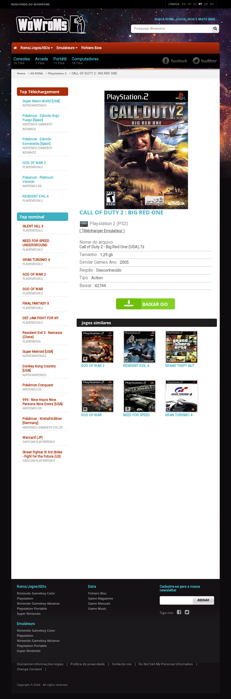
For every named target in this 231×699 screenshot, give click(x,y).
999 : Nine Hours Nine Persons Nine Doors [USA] (43, 402)
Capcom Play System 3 (39, 441)
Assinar (203, 600)
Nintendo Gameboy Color (43, 427)
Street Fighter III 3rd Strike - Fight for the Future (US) (42, 454)
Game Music (97, 608)
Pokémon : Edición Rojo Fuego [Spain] (41, 118)
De (206, 4)
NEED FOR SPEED (136, 415)
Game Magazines (100, 598)
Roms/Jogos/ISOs (36, 48)
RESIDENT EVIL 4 (35, 196)
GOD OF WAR (33, 289)
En (184, 4)
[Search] (215, 29)
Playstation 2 (57, 73)
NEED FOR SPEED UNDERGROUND (36, 243)
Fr (189, 4)
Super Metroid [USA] (38, 352)
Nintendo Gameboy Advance (38, 603)
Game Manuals (99, 603)
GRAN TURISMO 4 (36, 260)
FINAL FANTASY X (36, 303)
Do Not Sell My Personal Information (166, 664)
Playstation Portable (32, 608)
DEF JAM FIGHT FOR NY (41, 318)
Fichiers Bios (91, 48)
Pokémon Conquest (38, 385)
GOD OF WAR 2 (34, 163)
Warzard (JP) (33, 438)
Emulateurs (66, 48)
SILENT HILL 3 (33, 226)
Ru (212, 4)
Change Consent (29, 669)
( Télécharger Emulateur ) (102, 230)
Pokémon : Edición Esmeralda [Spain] (37, 141)
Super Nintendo (34, 105)
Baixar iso (155, 304)
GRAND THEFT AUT (179, 366)
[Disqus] (147, 495)
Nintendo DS (32, 186)
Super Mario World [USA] (41, 101)
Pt (200, 4)
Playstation (32, 341)
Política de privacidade (87, 664)
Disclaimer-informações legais (40, 664)
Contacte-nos (122, 664)
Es (194, 4)
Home (21, 73)
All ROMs (36, 73)
